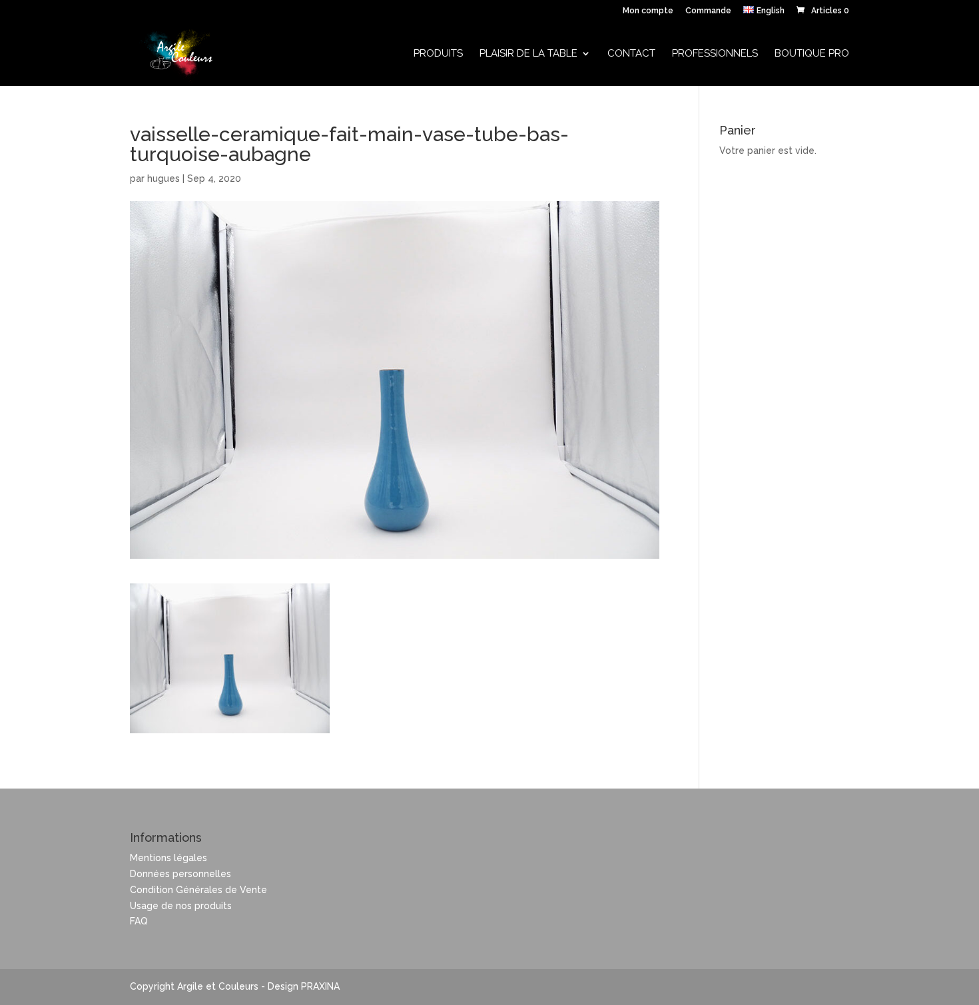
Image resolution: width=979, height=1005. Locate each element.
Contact (631, 54)
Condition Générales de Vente (198, 889)
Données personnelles (180, 873)
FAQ (139, 921)
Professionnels (715, 54)
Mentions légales (168, 857)
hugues (163, 178)
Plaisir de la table (528, 54)
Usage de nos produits (181, 905)
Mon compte (648, 11)
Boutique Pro (812, 54)
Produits (438, 54)
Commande (708, 11)
